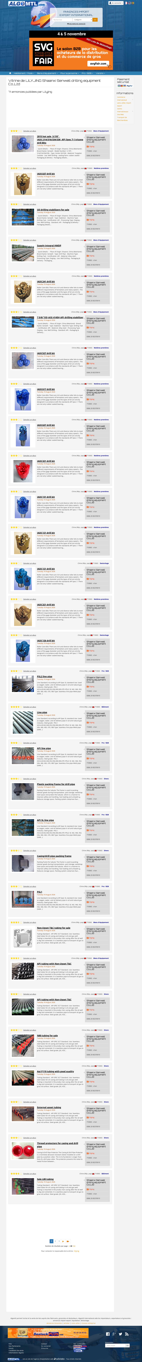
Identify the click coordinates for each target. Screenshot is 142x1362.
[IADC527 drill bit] (23, 360)
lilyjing (91, 146)
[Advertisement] (60, 109)
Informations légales (16, 1353)
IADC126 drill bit (46, 640)
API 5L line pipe (45, 820)
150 (74, 1246)
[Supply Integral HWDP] (23, 253)
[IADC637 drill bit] (23, 184)
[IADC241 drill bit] (23, 291)
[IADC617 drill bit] (23, 399)
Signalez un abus (29, 131)
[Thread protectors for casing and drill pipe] (23, 1150)
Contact (44, 1344)
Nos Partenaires (15, 1346)
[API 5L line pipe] (23, 827)
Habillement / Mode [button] (23, 73)
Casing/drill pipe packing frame (54, 855)
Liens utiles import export (124, 104)
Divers (106, 779)
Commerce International (122, 98)
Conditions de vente (16, 1350)
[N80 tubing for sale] (23, 1045)
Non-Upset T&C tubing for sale (53, 927)
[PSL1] (23, 899)
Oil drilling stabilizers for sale (53, 209)
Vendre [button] (100, 73)
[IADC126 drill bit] (23, 650)
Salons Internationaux (122, 110)
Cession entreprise (89, 1323)
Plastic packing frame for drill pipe (56, 784)
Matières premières (101, 168)
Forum (11, 1348)
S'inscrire (44, 1348)
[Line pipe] (23, 722)
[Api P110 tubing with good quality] (23, 1078)
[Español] (132, 3)
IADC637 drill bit (46, 173)
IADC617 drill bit (46, 389)
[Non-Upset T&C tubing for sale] (23, 938)
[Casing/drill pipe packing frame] (23, 863)
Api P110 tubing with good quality (55, 1071)
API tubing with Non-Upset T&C (54, 963)
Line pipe (42, 712)
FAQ (10, 1344)
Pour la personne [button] (69, 73)
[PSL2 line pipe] (23, 684)
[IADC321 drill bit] (22, 471)
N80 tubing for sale (47, 1035)
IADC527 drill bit (46, 353)
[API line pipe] (23, 755)
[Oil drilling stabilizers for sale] (23, 217)
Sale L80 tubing (45, 1179)
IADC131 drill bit (46, 496)
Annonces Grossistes (54, 1323)
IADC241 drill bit (46, 281)
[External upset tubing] (23, 1113)
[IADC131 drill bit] (23, 507)
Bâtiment (105, 707)
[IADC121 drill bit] (23, 543)
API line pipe (44, 748)
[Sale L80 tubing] (23, 1186)
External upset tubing (49, 1107)
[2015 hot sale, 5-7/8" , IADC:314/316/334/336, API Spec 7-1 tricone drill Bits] (23, 144)
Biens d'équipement (101, 131)
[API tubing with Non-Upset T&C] (23, 971)
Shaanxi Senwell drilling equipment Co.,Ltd (96, 139)
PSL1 (39, 891)
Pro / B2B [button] (87, 73)
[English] (129, 3)
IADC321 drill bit (46, 461)
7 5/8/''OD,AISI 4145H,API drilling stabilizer (60, 317)
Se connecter (46, 1346)
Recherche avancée (77, 24)
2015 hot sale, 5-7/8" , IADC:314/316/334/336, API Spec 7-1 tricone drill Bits (60, 139)
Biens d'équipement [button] (46, 73)
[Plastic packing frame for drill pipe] (23, 791)
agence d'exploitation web (43, 1359)
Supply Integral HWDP (49, 245)
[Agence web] (59, 1359)
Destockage (104, 563)
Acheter (67, 1323)
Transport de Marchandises (122, 118)
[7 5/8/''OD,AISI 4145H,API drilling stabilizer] (23, 322)
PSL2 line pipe (44, 676)
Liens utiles (75, 1323)
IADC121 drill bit (46, 532)
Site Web (120, 114)
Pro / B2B (105, 671)
